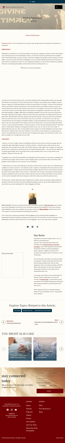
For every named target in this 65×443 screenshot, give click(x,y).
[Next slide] (61, 349)
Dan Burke (17, 310)
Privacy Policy (59, 438)
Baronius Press (49, 205)
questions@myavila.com (11, 415)
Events (28, 418)
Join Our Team (31, 425)
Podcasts (29, 412)
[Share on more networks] (37, 227)
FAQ (40, 405)
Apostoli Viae (44, 279)
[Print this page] (32, 227)
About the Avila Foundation (31, 429)
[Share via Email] (28, 227)
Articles (29, 409)
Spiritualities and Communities (43, 310)
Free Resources (44, 409)
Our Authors (30, 422)
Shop (41, 412)
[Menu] (58, 7)
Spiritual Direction (27, 310)
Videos (28, 415)
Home (28, 405)
